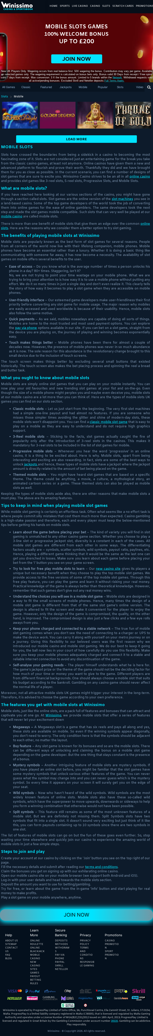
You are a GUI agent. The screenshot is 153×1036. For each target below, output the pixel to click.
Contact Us (11, 949)
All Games (8, 86)
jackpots (31, 464)
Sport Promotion (112, 955)
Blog (8, 958)
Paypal (60, 962)
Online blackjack (37, 949)
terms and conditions (101, 867)
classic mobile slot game (109, 422)
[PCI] (103, 998)
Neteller (61, 969)
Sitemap (11, 944)
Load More (76, 139)
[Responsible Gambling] (85, 1005)
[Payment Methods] (14, 991)
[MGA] (67, 998)
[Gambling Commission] (50, 998)
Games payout (35, 974)
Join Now (76, 915)
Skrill (59, 965)
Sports (65, 6)
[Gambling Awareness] (121, 998)
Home (54, 6)
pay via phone (26, 328)
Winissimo (53, 715)
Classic (25, 86)
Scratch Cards (123, 6)
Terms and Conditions (86, 953)
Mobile (83, 86)
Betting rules (35, 981)
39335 (114, 1021)
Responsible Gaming (87, 964)
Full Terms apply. (114, 80)
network (117, 77)
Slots (106, 6)
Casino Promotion (112, 944)
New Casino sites (35, 966)
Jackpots (66, 86)
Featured (46, 86)
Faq (7, 955)
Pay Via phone (60, 956)
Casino (95, 6)
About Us (11, 940)
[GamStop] (138, 998)
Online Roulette (36, 942)
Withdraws (62, 949)
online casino (139, 177)
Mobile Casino (35, 956)
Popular (103, 86)
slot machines (122, 199)
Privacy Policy (85, 942)
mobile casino (11, 216)
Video (139, 86)
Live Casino (80, 6)
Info (21, 118)
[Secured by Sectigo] (67, 1005)
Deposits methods (61, 942)
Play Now (20, 112)
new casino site (108, 569)
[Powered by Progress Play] (85, 998)
